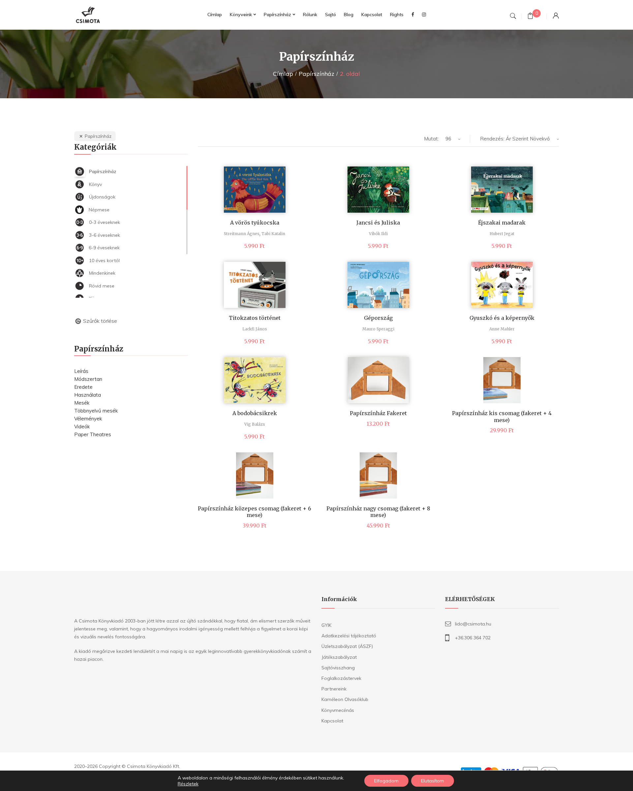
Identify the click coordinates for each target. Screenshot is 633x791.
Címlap (283, 73)
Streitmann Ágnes (241, 233)
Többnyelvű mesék (96, 411)
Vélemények (88, 418)
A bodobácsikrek (254, 413)
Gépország (378, 318)
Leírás (81, 371)
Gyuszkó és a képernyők (501, 318)
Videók (82, 426)
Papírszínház (316, 73)
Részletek (188, 784)
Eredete (83, 387)
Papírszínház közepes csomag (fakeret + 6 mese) (254, 512)
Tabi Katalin (273, 233)
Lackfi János (254, 328)
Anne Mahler (502, 328)
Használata (87, 395)
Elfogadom (386, 781)
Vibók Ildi (378, 233)
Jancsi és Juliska (378, 222)
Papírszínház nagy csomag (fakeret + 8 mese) (378, 512)
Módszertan (88, 379)
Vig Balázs (254, 424)
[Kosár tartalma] (530, 17)
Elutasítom (432, 781)
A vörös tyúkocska (254, 222)
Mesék (81, 403)
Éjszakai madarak (502, 222)
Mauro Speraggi (378, 328)
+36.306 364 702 (473, 638)
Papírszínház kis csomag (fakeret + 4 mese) (502, 416)
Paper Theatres (92, 434)
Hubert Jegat (502, 233)
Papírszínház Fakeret (378, 413)
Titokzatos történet (255, 318)
